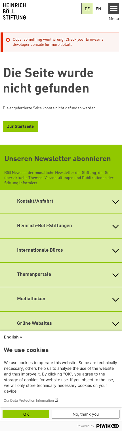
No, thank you (86, 414)
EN (98, 9)
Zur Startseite (20, 127)
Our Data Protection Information (29, 400)
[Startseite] (41, 11)
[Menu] (113, 8)
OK (26, 414)
